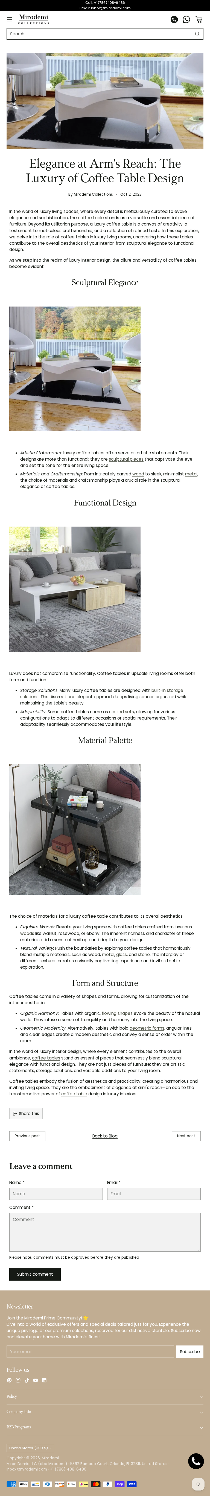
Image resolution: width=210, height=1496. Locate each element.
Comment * (21, 1207)
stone (144, 954)
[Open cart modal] (199, 19)
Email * (114, 1182)
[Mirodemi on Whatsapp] (186, 20)
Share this (29, 1113)
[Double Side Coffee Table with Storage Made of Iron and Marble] (105, 829)
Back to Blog (105, 1136)
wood (138, 474)
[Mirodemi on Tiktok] (27, 1381)
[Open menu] (9, 19)
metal (191, 474)
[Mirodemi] (33, 19)
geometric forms (147, 1028)
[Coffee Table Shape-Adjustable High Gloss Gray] (105, 369)
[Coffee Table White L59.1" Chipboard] (105, 589)
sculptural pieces (126, 459)
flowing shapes (117, 1013)
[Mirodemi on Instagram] (18, 1381)
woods (27, 933)
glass (121, 954)
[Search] (197, 34)
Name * (17, 1182)
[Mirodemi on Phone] (174, 20)
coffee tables (46, 1058)
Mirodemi (50, 1458)
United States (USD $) (28, 1448)
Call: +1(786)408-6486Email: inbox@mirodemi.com (105, 5)
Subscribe (190, 1352)
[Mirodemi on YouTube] (35, 1381)
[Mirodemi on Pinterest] (9, 1381)
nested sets (121, 712)
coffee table (91, 218)
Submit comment (35, 1274)
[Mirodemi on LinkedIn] (44, 1381)
